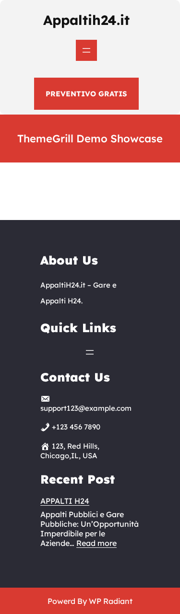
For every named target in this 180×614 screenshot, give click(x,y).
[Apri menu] (86, 50)
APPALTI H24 (64, 501)
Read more (96, 543)
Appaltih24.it (86, 20)
